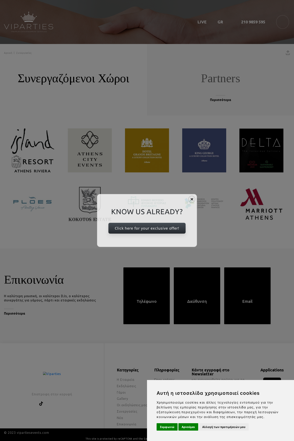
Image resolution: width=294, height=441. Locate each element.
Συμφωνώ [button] (167, 427)
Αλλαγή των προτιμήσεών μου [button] (223, 427)
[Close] (192, 199)
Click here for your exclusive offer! (147, 228)
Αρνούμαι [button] (188, 427)
